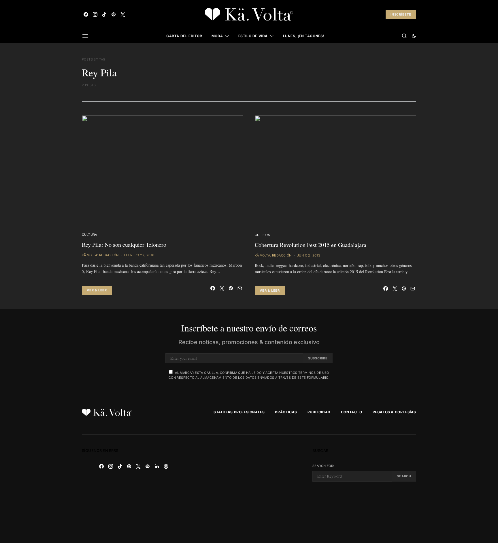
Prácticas (286, 412)
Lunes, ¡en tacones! (303, 36)
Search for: (323, 466)
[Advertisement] (249, 488)
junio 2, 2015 (308, 255)
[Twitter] (123, 14)
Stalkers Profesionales (239, 412)
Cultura (89, 235)
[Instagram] (95, 14)
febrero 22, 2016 (139, 255)
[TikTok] (104, 14)
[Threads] (166, 466)
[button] (414, 36)
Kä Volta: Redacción (100, 255)
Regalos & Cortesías (394, 412)
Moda (217, 36)
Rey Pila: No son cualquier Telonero (124, 244)
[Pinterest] (114, 14)
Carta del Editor (184, 36)
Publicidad (319, 412)
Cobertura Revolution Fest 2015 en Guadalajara (310, 245)
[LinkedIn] (157, 466)
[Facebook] (86, 14)
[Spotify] (148, 466)
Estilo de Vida (253, 36)
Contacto (351, 412)
